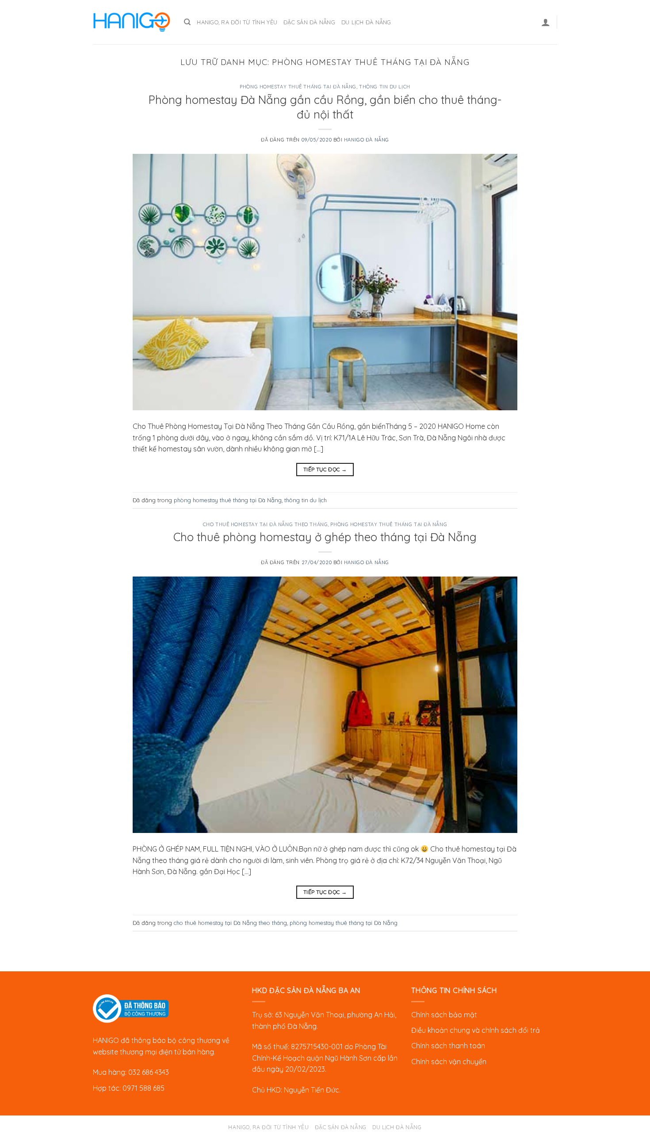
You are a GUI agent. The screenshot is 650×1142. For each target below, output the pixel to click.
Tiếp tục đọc (325, 469)
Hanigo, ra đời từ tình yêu (237, 22)
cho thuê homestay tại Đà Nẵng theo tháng (265, 524)
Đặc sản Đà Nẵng (309, 22)
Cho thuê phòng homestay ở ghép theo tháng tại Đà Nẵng (325, 537)
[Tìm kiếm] (187, 22)
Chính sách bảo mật (444, 1014)
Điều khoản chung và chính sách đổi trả (475, 1030)
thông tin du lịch (384, 87)
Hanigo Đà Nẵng (366, 140)
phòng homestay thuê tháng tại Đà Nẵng (298, 87)
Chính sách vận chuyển (448, 1061)
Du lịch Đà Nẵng (366, 22)
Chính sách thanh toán (448, 1045)
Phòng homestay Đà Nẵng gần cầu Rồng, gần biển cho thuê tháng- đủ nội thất (325, 106)
